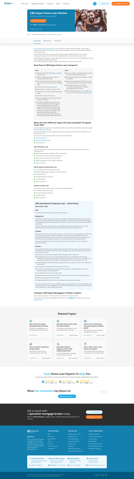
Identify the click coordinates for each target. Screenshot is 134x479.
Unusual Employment (73, 441)
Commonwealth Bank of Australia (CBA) (44, 48)
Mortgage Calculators (37, 3)
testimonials (66, 396)
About (58, 3)
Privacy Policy (51, 448)
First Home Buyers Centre (95, 446)
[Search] (95, 3)
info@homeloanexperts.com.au (96, 465)
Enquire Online (51, 439)
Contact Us (66, 3)
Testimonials (57, 41)
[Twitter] (100, 475)
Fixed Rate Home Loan (41, 138)
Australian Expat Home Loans (39, 34)
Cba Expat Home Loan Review (55, 34)
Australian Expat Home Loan (75, 451)
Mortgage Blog (92, 441)
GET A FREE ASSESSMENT (38, 21)
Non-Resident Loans (73, 439)
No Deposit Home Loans (74, 434)
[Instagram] (103, 475)
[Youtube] (97, 475)
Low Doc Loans (72, 444)
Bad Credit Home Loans (74, 448)
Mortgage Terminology (94, 448)
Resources (50, 3)
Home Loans (24, 3)
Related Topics (47, 41)
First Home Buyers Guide (95, 444)
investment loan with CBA (44, 129)
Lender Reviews (92, 439)
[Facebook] (95, 475)
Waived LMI (71, 446)
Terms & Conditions (53, 446)
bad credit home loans (86, 92)
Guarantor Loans (72, 436)
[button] (101, 392)
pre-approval (53, 87)
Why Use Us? (51, 436)
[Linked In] (106, 475)
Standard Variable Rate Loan (43, 140)
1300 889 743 (71, 298)
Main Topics (37, 41)
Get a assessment (94, 417)
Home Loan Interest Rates (95, 436)
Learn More (32, 335)
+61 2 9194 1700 (58, 465)
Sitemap (50, 441)
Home (28, 34)
